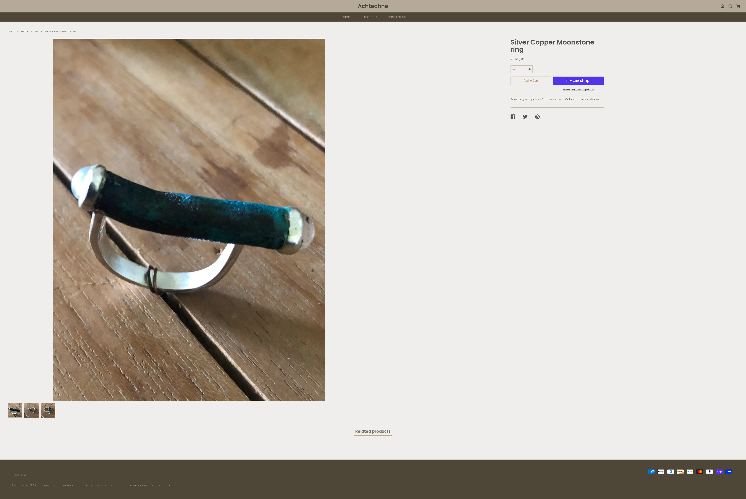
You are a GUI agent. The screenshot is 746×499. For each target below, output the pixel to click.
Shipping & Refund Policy (103, 485)
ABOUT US (370, 17)
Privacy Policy (71, 485)
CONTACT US (397, 17)
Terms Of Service (136, 485)
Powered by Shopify (165, 485)
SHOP (346, 17)
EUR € (19, 475)
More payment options (578, 89)
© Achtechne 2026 (24, 485)
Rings (24, 31)
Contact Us (48, 485)
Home (11, 31)
